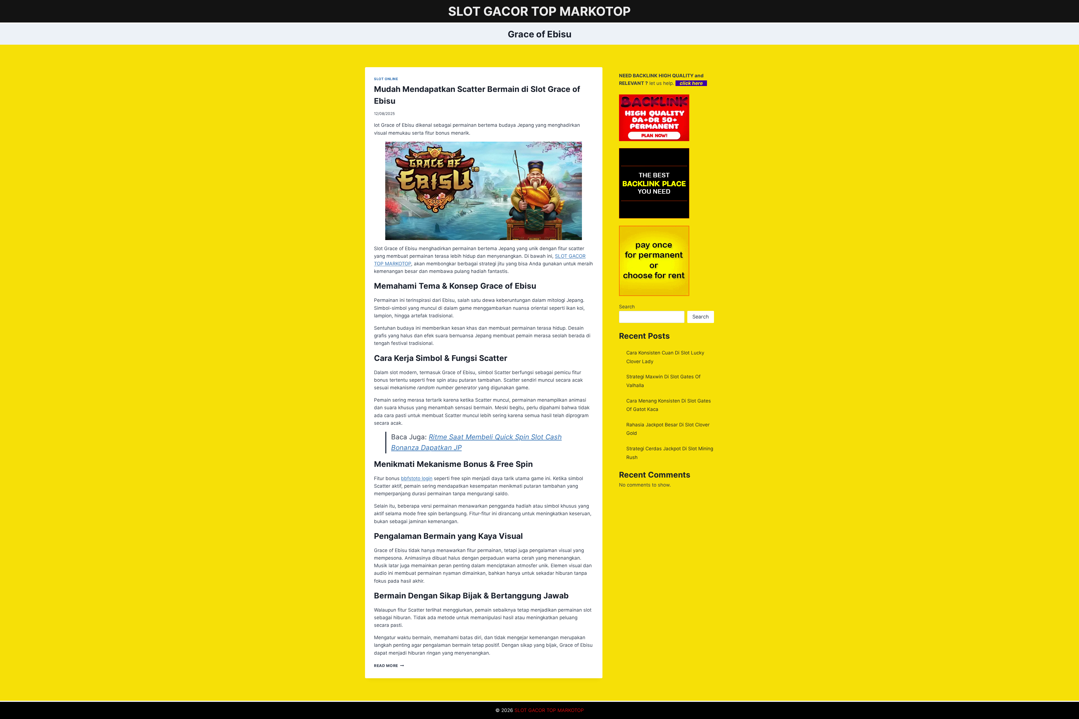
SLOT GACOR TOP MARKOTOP (549, 710)
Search (627, 306)
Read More (389, 665)
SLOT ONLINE (386, 79)
